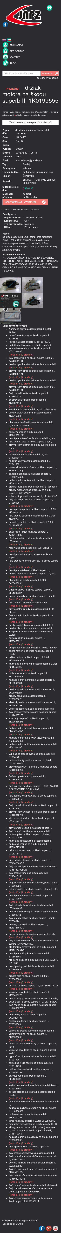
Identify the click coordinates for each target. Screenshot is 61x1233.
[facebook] (5, 31)
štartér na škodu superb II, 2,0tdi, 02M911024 (32, 409)
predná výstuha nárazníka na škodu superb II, (32, 364)
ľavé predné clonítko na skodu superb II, (29, 831)
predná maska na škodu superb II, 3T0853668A (33, 486)
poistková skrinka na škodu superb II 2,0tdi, (31, 625)
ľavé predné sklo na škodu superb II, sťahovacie (33, 1185)
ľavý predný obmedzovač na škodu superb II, (32, 1152)
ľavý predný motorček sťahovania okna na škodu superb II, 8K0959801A (30, 1190)
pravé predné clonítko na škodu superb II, (30, 827)
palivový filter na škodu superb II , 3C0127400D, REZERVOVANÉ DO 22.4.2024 (33, 787)
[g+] (49, 1228)
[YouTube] (55, 1228)
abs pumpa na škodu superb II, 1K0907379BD (33, 647)
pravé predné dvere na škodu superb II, (29, 570)
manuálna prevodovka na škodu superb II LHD (33, 1123)
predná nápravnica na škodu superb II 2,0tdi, (32, 573)
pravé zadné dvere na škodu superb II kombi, (32, 596)
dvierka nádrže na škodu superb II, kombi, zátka (33, 889)
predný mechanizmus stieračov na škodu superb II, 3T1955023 (30, 491)
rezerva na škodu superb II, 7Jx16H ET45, (31, 547)
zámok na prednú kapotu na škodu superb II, (32, 1030)
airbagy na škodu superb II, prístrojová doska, (32, 1127)
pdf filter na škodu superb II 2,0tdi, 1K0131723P (33, 985)
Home (5, 111)
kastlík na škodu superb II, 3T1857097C (29, 341)
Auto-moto (15, 111)
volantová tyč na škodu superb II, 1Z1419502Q (33, 496)
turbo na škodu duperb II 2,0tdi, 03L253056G (32, 1120)
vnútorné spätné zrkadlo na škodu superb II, (31, 708)
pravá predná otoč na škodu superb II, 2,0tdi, (32, 438)
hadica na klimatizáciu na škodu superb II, (30, 840)
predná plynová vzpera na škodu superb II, (31, 628)
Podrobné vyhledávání (47, 77)
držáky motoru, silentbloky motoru (31, 115)
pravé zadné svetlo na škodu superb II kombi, (32, 934)
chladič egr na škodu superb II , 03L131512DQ (33, 1001)
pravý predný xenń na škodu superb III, (29, 1146)
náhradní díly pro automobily (35, 111)
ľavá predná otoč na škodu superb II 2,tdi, (30, 441)
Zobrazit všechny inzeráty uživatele (20, 209)
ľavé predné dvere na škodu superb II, (28, 602)
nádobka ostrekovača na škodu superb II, (30, 345)
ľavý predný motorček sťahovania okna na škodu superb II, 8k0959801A (30, 1199)
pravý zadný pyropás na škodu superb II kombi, (33, 998)
